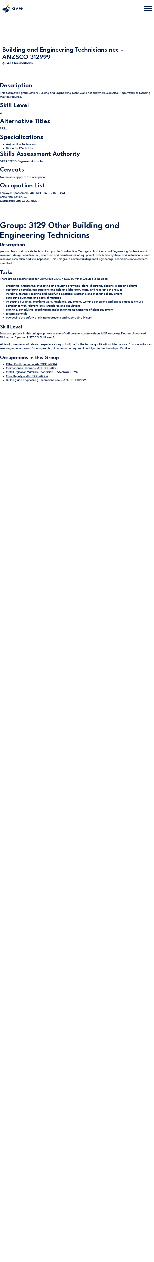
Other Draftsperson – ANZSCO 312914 (31, 364)
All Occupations (20, 63)
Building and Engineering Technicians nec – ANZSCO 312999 (46, 380)
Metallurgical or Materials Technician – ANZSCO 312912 (42, 372)
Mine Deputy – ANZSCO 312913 (27, 376)
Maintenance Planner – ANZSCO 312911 (32, 368)
